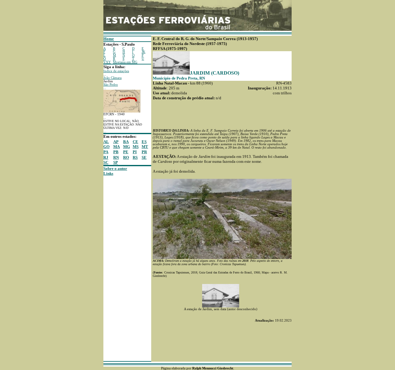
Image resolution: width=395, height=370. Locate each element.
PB (115, 152)
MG (126, 146)
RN (116, 157)
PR (144, 152)
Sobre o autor (115, 168)
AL (106, 141)
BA (126, 141)
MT (145, 146)
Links (108, 173)
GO (106, 146)
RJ (105, 157)
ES (144, 141)
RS (135, 157)
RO (126, 157)
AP (115, 141)
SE (144, 157)
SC (105, 162)
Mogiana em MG (125, 62)
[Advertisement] (121, 268)
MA (116, 146)
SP (115, 162)
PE (125, 152)
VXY (107, 62)
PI (135, 152)
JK (143, 52)
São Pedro (110, 84)
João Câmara (112, 78)
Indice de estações (116, 71)
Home (108, 38)
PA (105, 152)
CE (135, 141)
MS (136, 146)
